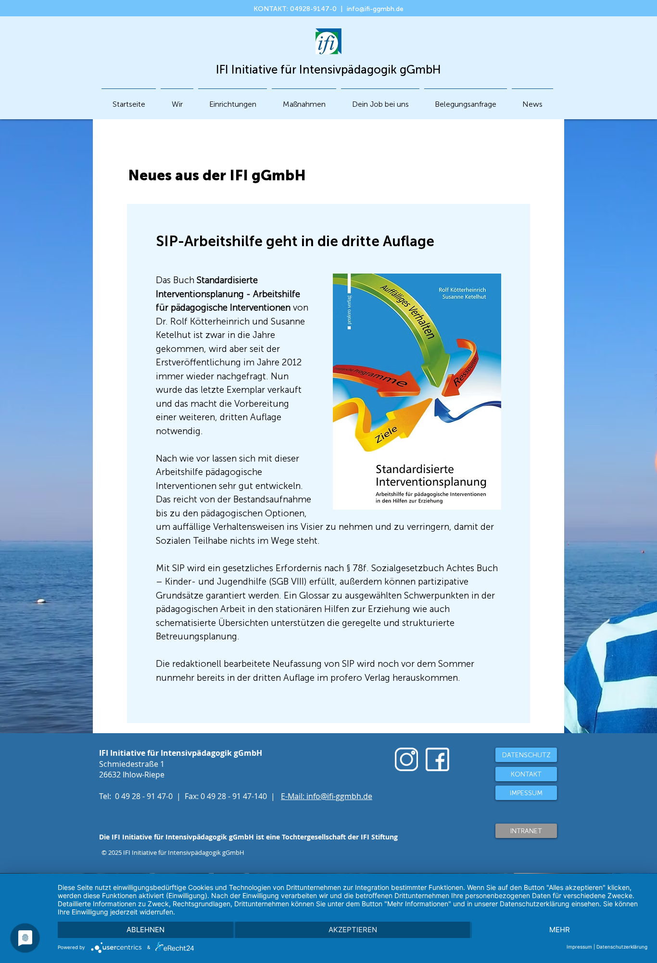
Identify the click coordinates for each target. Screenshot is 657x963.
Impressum (579, 947)
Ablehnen (145, 929)
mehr (559, 929)
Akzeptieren (352, 929)
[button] (232, 99)
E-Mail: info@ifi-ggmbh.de (326, 796)
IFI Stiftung (379, 836)
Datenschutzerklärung (621, 947)
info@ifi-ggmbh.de (375, 9)
